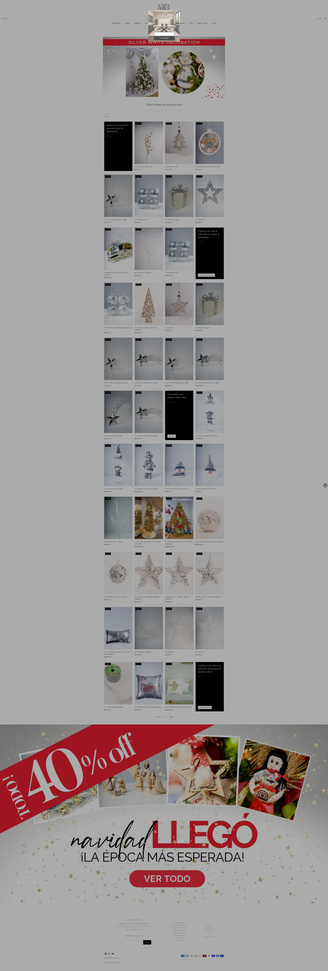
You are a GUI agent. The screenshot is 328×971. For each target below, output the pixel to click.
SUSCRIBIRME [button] (164, 38)
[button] (178, 12)
